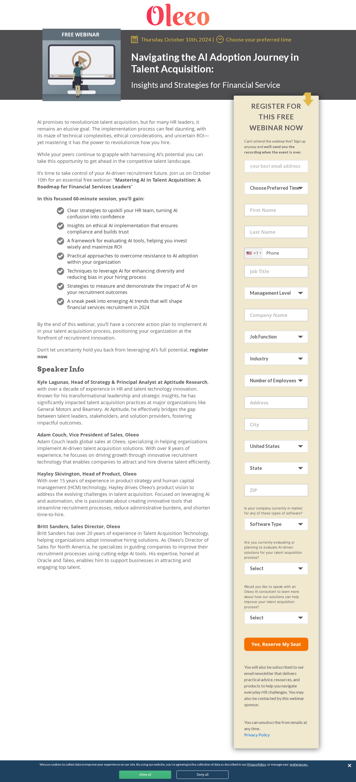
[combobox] (253, 253)
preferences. (299, 764)
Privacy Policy (257, 734)
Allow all (145, 774)
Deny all (202, 774)
